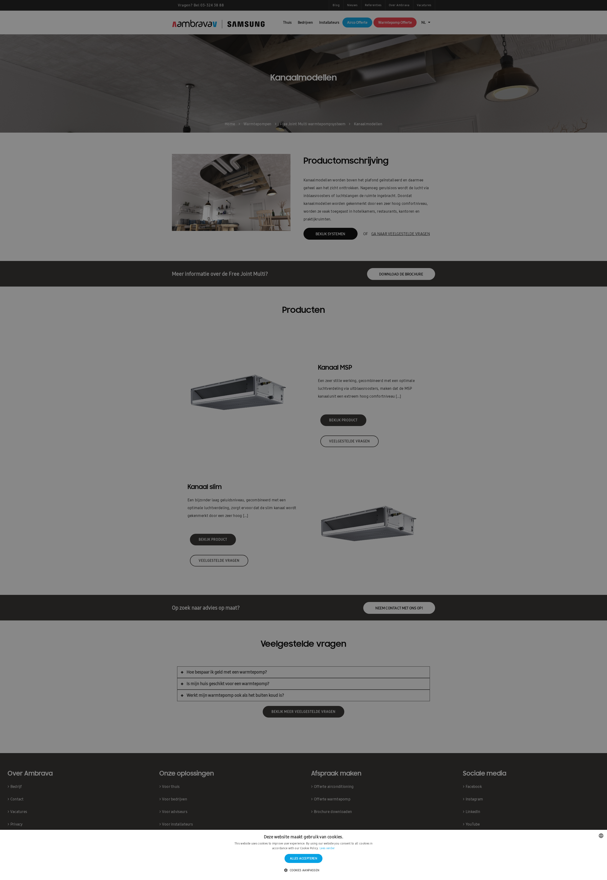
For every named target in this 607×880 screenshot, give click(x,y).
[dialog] (303, 440)
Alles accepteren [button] (303, 858)
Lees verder (327, 848)
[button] (303, 870)
